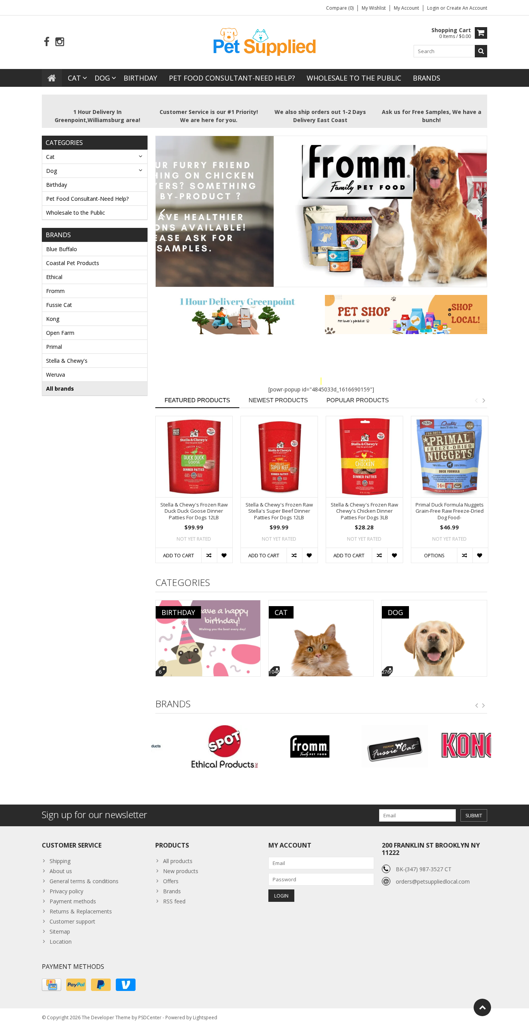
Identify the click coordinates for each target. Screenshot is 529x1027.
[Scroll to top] (482, 1007)
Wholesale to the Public (354, 78)
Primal (54, 346)
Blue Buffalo (61, 249)
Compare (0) (340, 8)
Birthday (140, 78)
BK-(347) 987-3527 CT (424, 869)
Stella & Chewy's (67, 360)
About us (61, 871)
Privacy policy (66, 891)
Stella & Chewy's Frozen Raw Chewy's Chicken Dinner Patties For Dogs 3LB (364, 511)
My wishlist (374, 8)
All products (177, 861)
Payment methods (73, 901)
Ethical (54, 277)
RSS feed (174, 901)
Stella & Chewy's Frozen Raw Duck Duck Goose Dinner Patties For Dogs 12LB (194, 511)
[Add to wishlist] (224, 555)
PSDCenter (149, 1017)
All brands (60, 388)
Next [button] (483, 400)
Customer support (72, 921)
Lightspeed (205, 1017)
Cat (74, 78)
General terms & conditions (84, 881)
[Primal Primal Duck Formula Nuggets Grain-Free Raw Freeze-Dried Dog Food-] (449, 456)
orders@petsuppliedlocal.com (433, 881)
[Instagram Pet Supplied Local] (59, 42)
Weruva (55, 374)
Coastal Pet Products (72, 263)
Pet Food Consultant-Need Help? (232, 78)
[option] (194, 493)
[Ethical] (193, 746)
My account (406, 8)
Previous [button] (475, 400)
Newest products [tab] (278, 400)
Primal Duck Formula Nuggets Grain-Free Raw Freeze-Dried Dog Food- (450, 511)
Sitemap (60, 931)
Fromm (55, 291)
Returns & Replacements (81, 911)
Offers (171, 881)
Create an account (467, 8)
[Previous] (162, 213)
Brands (426, 78)
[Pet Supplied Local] (264, 41)
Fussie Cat (59, 304)
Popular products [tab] (357, 400)
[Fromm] (278, 746)
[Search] (481, 51)
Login (433, 8)
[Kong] (448, 746)
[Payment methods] (51, 985)
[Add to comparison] (209, 555)
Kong (52, 318)
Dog (102, 78)
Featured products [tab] (197, 400)
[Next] (480, 213)
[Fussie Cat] (363, 746)
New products (180, 871)
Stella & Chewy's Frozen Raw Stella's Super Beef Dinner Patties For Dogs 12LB (279, 511)
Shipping (60, 861)
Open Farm (60, 332)
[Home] (52, 77)
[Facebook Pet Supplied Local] (47, 42)
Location (61, 941)
